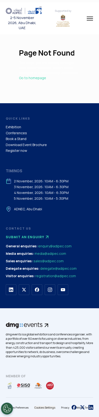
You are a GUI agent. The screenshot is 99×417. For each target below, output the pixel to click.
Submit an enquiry (25, 237)
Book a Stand (16, 138)
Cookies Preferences (17, 407)
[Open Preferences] (7, 409)
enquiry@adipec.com (55, 246)
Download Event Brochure (26, 144)
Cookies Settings (44, 407)
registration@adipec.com (55, 276)
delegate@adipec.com (58, 268)
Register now (16, 150)
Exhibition (13, 127)
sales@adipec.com (48, 261)
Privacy (65, 407)
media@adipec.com (50, 253)
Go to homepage (32, 78)
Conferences (16, 133)
